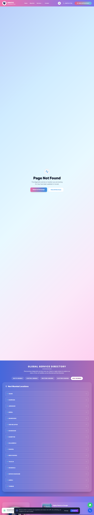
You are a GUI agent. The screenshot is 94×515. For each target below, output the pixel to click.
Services (39, 3)
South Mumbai (18, 378)
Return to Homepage (39, 189)
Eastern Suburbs (63, 378)
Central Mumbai (32, 378)
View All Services (56, 189)
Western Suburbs (47, 378)
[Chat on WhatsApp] (90, 505)
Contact (47, 3)
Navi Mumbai (76, 378)
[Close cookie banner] (78, 509)
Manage (66, 510)
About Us (32, 3)
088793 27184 (68, 3)
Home (25, 3)
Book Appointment (84, 3)
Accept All (74, 510)
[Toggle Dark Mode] (59, 3)
